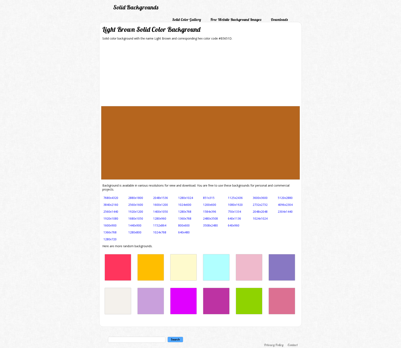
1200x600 (209, 205)
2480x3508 (210, 218)
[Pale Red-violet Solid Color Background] (282, 313)
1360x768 (184, 218)
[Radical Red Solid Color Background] (118, 279)
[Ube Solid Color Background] (282, 279)
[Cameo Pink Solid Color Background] (249, 279)
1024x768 (159, 232)
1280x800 (134, 232)
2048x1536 (160, 198)
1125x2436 (235, 198)
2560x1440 (110, 212)
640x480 (184, 232)
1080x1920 (235, 205)
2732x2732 (260, 205)
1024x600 (184, 205)
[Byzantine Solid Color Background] (216, 313)
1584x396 (209, 212)
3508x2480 (210, 225)
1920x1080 (110, 218)
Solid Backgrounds (135, 7)
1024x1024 (260, 218)
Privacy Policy (273, 345)
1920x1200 (135, 212)
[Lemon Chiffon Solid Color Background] (183, 279)
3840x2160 (110, 205)
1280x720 (110, 239)
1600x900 (110, 225)
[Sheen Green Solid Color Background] (249, 313)
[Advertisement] (200, 74)
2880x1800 (135, 198)
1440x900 (134, 225)
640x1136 (234, 218)
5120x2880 (285, 198)
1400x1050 (160, 212)
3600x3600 (260, 198)
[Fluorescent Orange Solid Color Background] (150, 279)
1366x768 (110, 232)
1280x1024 (185, 198)
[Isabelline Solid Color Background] (118, 313)
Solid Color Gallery (186, 19)
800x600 (184, 225)
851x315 (208, 198)
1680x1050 (135, 218)
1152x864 (159, 225)
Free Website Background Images (235, 19)
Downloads (279, 19)
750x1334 (234, 212)
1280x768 (184, 212)
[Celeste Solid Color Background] (216, 279)
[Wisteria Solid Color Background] (150, 313)
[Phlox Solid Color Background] (183, 313)
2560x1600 (135, 205)
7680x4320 (110, 198)
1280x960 (159, 218)
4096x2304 (285, 205)
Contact (293, 345)
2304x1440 (285, 212)
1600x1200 (160, 205)
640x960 (233, 225)
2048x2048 (260, 212)
